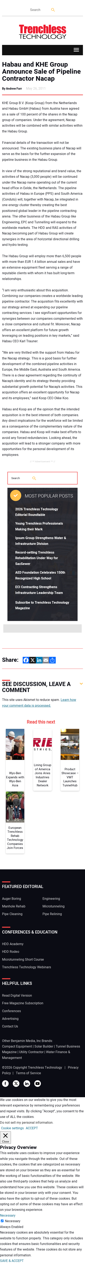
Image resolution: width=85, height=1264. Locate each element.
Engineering (51, 898)
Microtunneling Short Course (23, 959)
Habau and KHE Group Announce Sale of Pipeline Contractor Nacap (41, 71)
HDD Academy (13, 944)
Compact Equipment (17, 1046)
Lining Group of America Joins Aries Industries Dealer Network (42, 775)
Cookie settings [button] (12, 1128)
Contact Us (10, 1026)
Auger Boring (11, 898)
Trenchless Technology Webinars (26, 967)
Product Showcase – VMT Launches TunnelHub (70, 777)
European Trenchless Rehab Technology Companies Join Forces (15, 838)
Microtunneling (53, 906)
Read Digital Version (17, 995)
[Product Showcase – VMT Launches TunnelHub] (70, 744)
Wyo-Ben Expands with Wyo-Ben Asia (15, 779)
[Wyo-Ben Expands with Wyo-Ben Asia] (15, 744)
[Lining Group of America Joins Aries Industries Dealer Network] (42, 744)
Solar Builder (43, 1046)
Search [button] (53, 10)
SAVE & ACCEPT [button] (12, 1260)
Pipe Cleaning (12, 914)
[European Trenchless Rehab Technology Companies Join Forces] (15, 807)
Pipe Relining (52, 914)
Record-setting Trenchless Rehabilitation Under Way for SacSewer (36, 558)
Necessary (12, 1221)
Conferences (11, 1011)
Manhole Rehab (13, 906)
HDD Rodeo (10, 951)
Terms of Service (28, 1073)
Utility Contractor (31, 1052)
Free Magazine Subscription (22, 1003)
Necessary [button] (7, 1215)
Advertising (10, 1018)
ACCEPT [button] (32, 1128)
